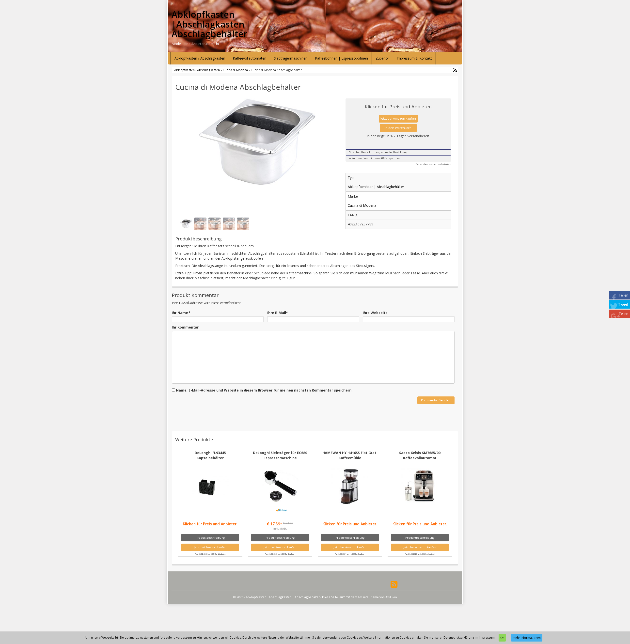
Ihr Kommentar (185, 327)
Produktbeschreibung (210, 537)
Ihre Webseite (375, 312)
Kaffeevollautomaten (249, 58)
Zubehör (382, 58)
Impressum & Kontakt (414, 58)
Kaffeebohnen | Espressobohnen (341, 58)
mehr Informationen (527, 638)
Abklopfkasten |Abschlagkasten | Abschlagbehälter (211, 24)
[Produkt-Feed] (394, 583)
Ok (502, 638)
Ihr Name (181, 312)
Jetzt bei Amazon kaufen (398, 118)
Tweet (623, 304)
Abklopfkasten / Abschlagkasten (199, 58)
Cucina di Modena (235, 70)
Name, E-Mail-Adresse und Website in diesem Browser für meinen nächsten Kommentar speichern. (264, 390)
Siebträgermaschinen (290, 58)
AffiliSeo (391, 597)
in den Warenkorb (398, 128)
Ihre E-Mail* (277, 312)
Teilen (623, 295)
